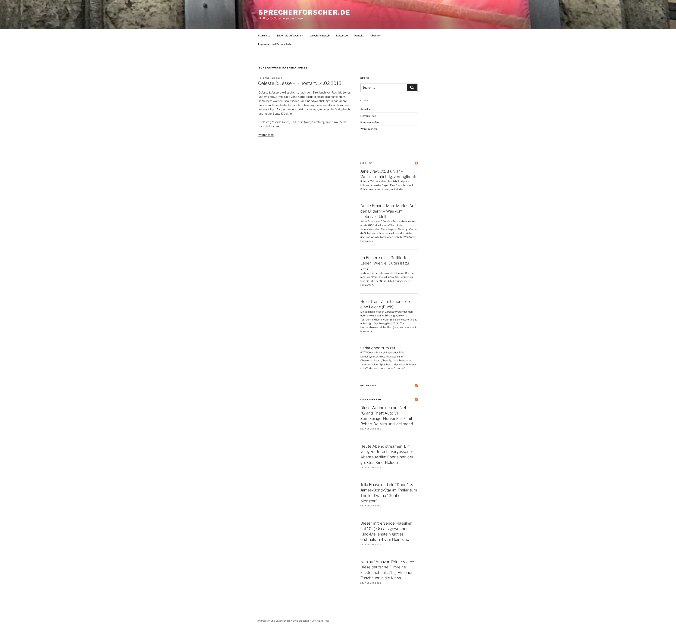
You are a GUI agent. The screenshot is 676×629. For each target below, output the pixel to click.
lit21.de (366, 163)
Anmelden (366, 109)
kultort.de (342, 35)
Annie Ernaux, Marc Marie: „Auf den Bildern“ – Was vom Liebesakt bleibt (388, 211)
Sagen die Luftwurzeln (290, 35)
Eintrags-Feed (368, 115)
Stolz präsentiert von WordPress (311, 620)
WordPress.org (368, 128)
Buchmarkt (368, 385)
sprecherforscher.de (304, 12)
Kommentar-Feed (370, 122)
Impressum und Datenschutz (274, 44)
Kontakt (359, 35)
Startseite (264, 35)
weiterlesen (266, 134)
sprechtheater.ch (320, 35)
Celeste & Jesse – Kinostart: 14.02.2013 (299, 83)
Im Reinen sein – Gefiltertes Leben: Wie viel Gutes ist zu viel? (384, 263)
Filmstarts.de (371, 399)
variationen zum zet (377, 348)
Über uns (375, 35)
